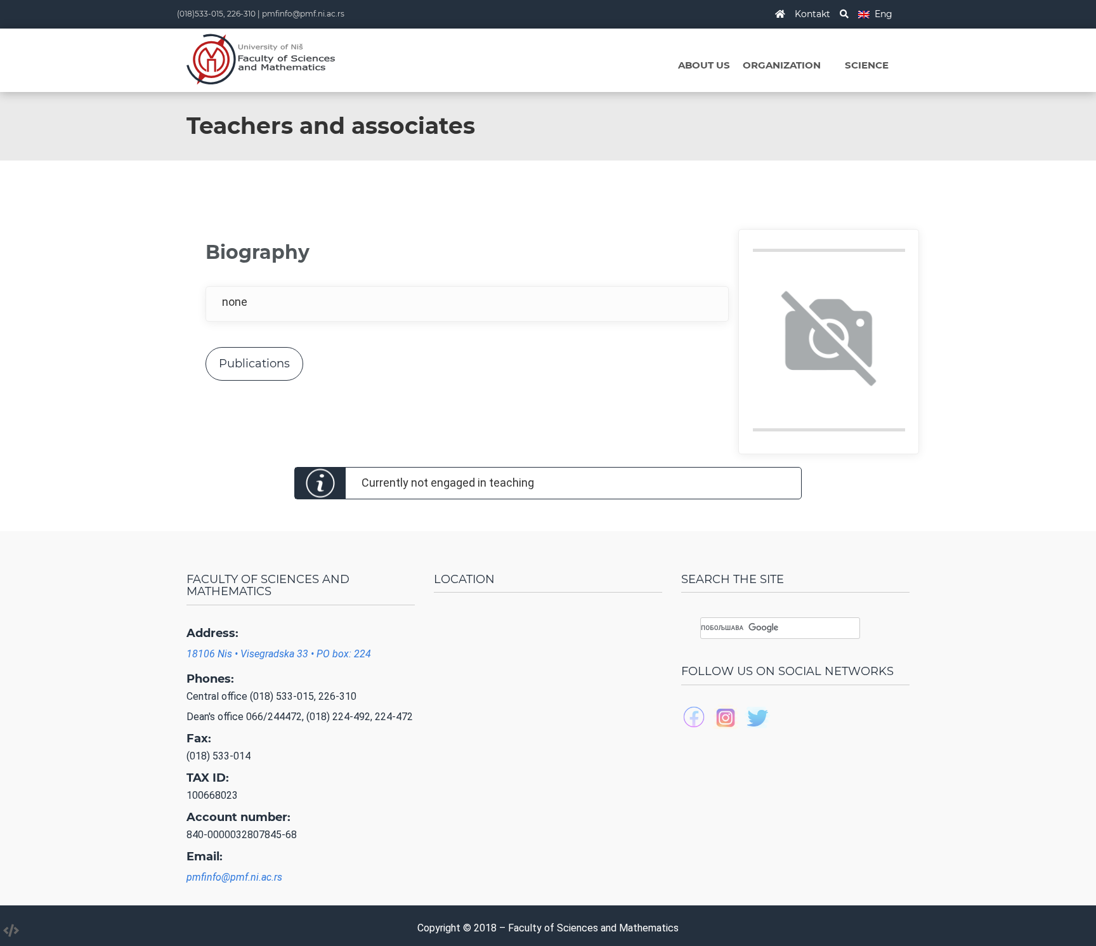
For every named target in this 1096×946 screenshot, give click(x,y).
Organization (782, 65)
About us (704, 65)
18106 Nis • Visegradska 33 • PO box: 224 (278, 654)
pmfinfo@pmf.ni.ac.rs (303, 13)
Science (867, 65)
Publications (254, 364)
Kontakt (812, 14)
